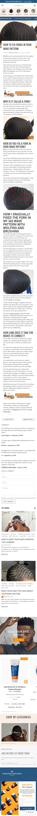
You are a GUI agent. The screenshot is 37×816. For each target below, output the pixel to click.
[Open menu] (4, 5)
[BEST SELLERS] (3, 11)
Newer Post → (28, 419)
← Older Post (8, 419)
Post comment (8, 501)
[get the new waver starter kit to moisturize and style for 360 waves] (18, 94)
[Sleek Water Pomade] (26, 11)
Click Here (28, 1)
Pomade (26, 14)
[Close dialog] (35, 782)
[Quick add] (26, 682)
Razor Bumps (33, 14)
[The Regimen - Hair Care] (18, 11)
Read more (4, 554)
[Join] (33, 762)
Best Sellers (4, 14)
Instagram (15, 409)
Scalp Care (18, 14)
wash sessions (15, 313)
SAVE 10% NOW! (27, 808)
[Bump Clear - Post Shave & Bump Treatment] (33, 11)
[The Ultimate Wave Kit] (11, 11)
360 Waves (11, 14)
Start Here (18, 640)
